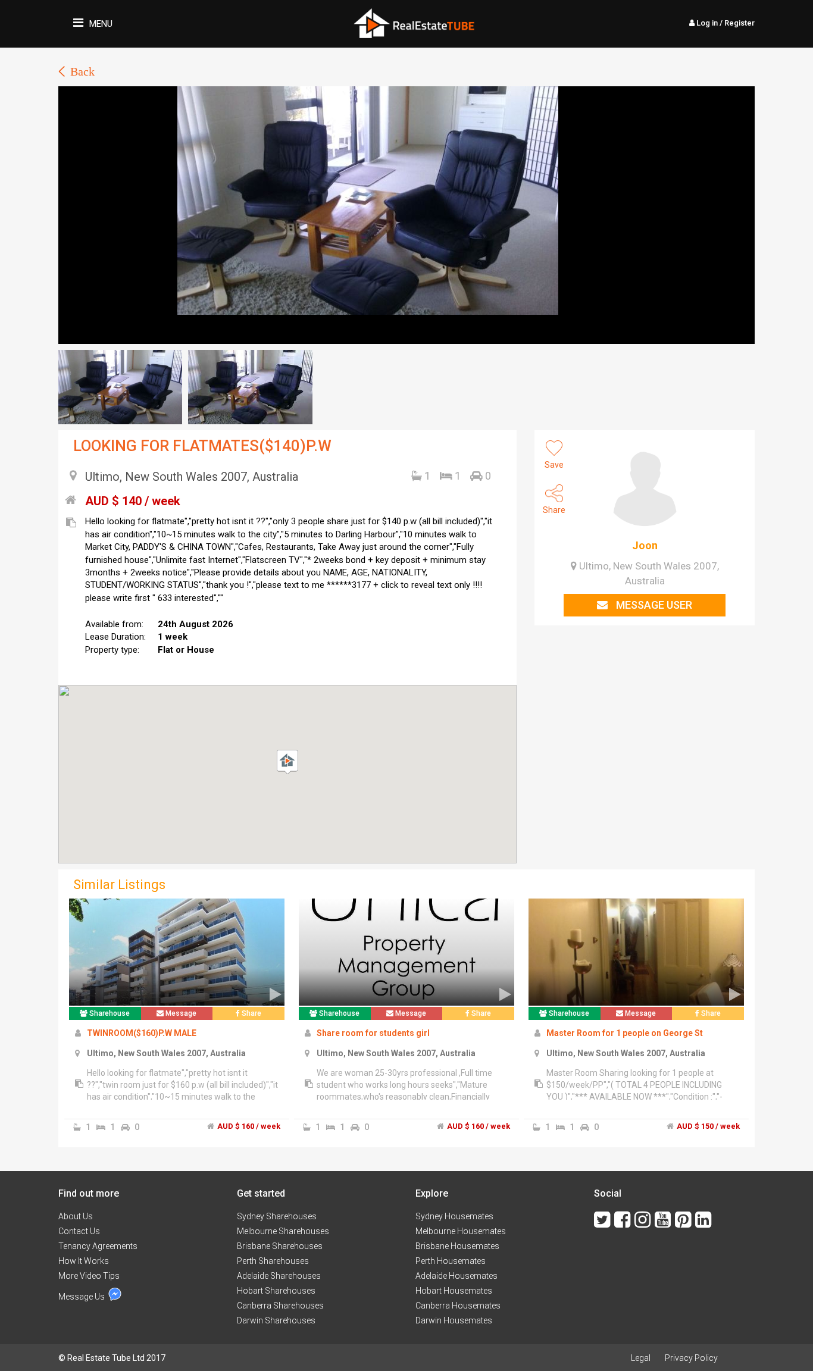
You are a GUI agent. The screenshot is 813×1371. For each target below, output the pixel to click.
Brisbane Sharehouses (280, 1246)
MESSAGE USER (653, 605)
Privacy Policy (691, 1358)
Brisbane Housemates (457, 1246)
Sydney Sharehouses (277, 1216)
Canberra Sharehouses (280, 1305)
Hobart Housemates (453, 1290)
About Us (75, 1216)
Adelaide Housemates (456, 1276)
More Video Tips (89, 1276)
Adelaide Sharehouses (279, 1276)
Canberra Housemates (458, 1305)
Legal (641, 1358)
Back (82, 71)
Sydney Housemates (454, 1216)
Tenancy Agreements (97, 1246)
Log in (725, 22)
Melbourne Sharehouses (283, 1231)
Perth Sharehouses (273, 1261)
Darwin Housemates (453, 1320)
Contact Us (79, 1231)
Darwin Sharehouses (276, 1320)
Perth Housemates (450, 1261)
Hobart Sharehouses (276, 1290)
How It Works (83, 1261)
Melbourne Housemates (460, 1231)
